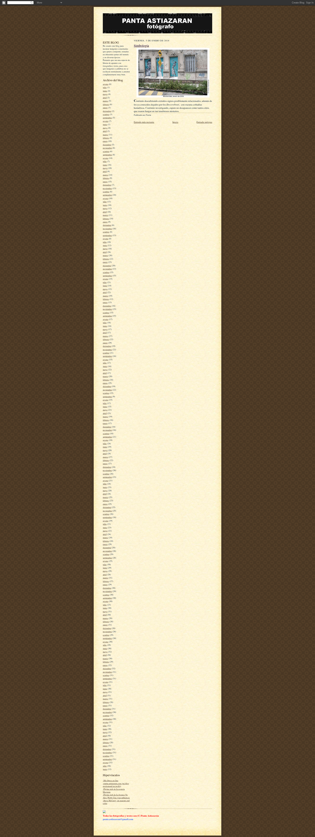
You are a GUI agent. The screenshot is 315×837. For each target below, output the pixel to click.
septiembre (107, 117)
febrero (106, 104)
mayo (105, 94)
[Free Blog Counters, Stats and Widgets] (104, 812)
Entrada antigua (204, 122)
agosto (105, 84)
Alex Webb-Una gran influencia (116, 797)
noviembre (107, 147)
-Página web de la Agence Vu (115, 794)
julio (105, 87)
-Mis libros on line (110, 780)
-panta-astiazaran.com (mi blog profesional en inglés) (116, 785)
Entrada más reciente (144, 122)
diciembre (107, 111)
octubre (106, 114)
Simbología (141, 45)
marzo (105, 100)
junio (105, 90)
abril (105, 97)
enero (105, 107)
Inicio (175, 122)
